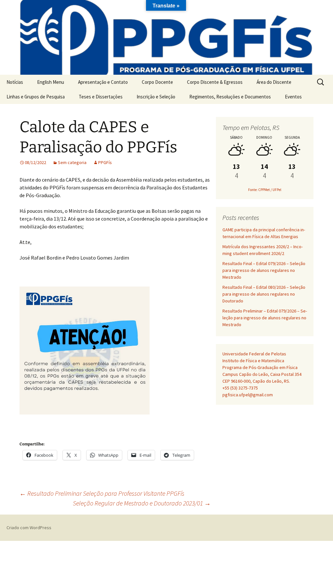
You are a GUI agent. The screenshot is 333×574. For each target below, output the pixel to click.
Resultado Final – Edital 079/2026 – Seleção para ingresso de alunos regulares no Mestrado (263, 270)
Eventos (293, 97)
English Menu (50, 82)
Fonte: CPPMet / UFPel (264, 189)
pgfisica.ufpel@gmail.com (247, 395)
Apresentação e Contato (103, 82)
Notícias (15, 82)
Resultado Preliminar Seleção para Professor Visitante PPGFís (102, 493)
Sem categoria (72, 162)
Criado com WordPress (29, 527)
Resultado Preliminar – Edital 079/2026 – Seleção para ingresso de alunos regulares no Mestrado (264, 317)
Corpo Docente (157, 82)
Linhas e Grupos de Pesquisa (36, 97)
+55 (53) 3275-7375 (240, 388)
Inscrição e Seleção (156, 97)
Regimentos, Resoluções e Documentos (230, 97)
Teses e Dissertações (101, 97)
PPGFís (105, 162)
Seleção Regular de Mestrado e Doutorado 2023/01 (142, 503)
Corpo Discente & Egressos (215, 82)
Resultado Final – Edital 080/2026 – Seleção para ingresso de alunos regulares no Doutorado (263, 294)
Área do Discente (274, 82)
